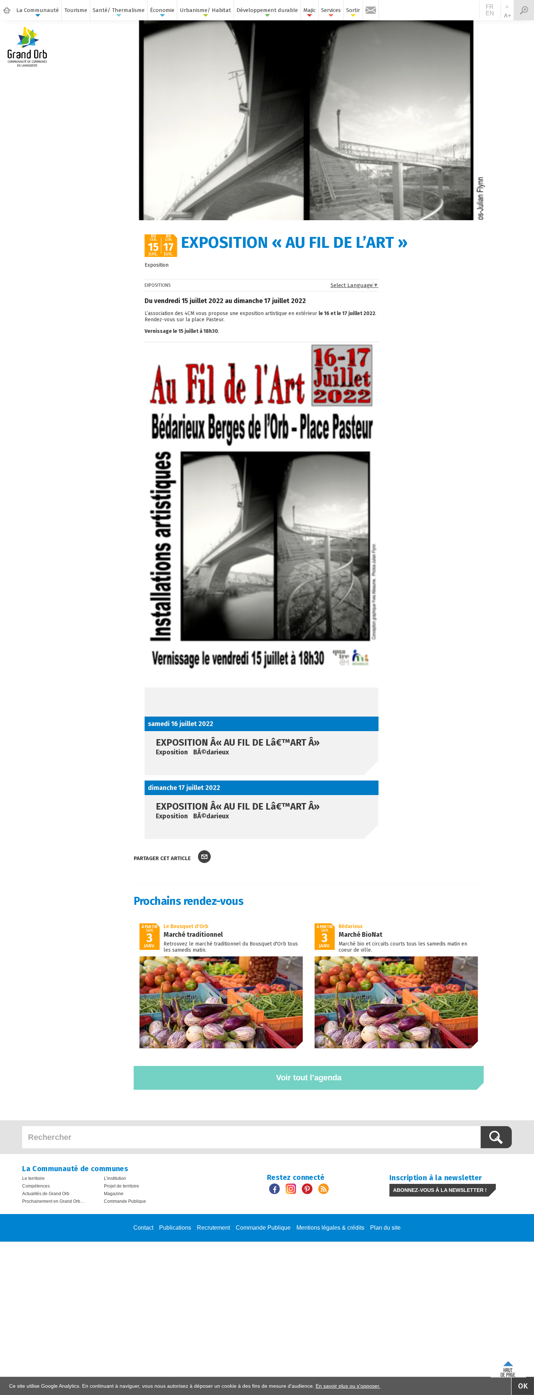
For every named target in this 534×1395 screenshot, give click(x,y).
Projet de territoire (121, 1186)
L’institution (115, 1178)
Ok (523, 1386)
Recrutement (213, 1228)
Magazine (114, 1193)
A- (507, 7)
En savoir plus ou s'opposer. (348, 1386)
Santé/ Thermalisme (119, 10)
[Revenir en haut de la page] (508, 1368)
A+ (507, 15)
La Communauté (37, 10)
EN (490, 13)
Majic (309, 10)
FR (490, 7)
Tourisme (75, 10)
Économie (162, 10)
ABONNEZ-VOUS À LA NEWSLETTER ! (440, 1190)
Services (331, 10)
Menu (524, 10)
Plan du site (385, 1228)
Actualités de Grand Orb (45, 1193)
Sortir (353, 10)
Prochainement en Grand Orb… (53, 1201)
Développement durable (267, 10)
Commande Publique (125, 1201)
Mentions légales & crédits (330, 1228)
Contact (143, 1228)
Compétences (36, 1186)
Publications (175, 1228)
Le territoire (33, 1178)
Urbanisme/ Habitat (205, 10)
